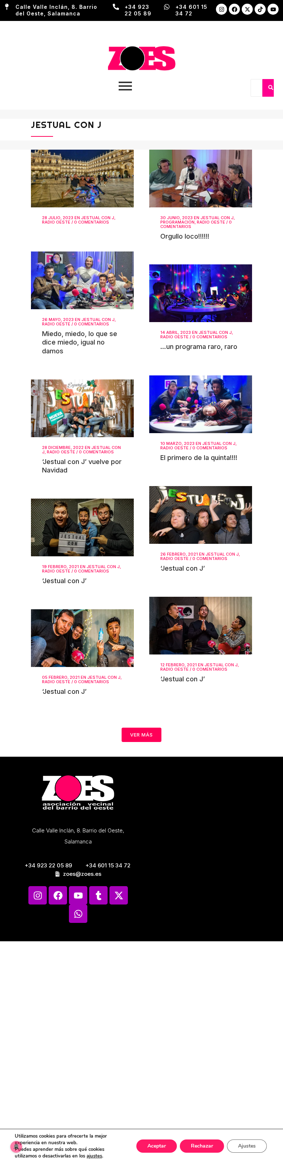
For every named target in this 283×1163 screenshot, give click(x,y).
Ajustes (247, 1145)
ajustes (94, 1156)
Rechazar (202, 1145)
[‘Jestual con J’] (200, 515)
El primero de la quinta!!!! (198, 457)
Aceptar (156, 1145)
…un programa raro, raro (198, 346)
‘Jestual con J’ (182, 568)
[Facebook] (234, 9)
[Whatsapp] (78, 914)
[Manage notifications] (16, 1147)
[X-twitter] (247, 9)
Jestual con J (97, 217)
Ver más (141, 735)
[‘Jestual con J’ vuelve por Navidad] (82, 408)
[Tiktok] (260, 9)
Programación (177, 222)
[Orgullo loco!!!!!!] (200, 178)
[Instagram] (221, 9)
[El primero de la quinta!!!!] (200, 404)
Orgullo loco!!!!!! (184, 236)
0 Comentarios (91, 222)
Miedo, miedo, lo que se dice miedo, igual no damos (79, 342)
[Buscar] (270, 88)
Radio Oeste (56, 222)
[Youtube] (273, 9)
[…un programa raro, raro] (200, 293)
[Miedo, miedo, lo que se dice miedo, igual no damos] (82, 280)
